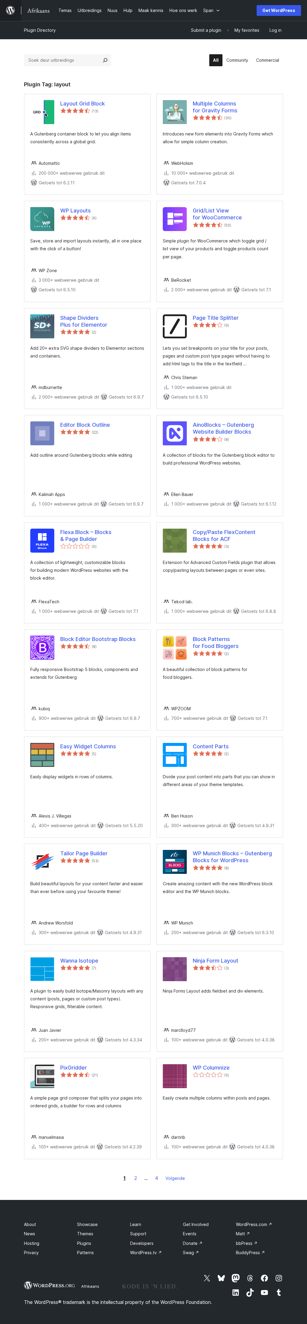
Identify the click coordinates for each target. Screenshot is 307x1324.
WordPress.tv (146, 1252)
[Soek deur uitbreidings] (105, 60)
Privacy (31, 1252)
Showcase (87, 1224)
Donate (193, 1243)
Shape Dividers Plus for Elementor (83, 321)
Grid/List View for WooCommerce (217, 214)
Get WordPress (278, 10)
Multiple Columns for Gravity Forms (215, 107)
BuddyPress (250, 1252)
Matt (243, 1233)
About (30, 1224)
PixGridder (73, 1067)
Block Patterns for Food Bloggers (216, 642)
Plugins (84, 1243)
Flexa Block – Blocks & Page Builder (86, 535)
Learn (135, 1224)
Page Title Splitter (216, 318)
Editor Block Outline (85, 425)
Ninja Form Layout (215, 960)
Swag (191, 1252)
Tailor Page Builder (84, 853)
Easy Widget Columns (88, 746)
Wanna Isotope (79, 960)
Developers (142, 1243)
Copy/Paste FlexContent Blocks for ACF (224, 535)
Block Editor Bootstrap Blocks (98, 639)
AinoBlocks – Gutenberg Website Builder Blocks (223, 428)
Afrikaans (90, 1286)
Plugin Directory (40, 30)
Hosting (31, 1243)
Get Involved (196, 1224)
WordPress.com (254, 1224)
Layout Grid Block (82, 103)
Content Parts (211, 746)
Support (138, 1233)
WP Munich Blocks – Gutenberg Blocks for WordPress (232, 856)
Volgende (175, 1178)
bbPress (247, 1243)
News (29, 1233)
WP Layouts (75, 210)
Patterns (85, 1252)
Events (189, 1233)
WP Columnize (211, 1067)
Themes (85, 1233)
